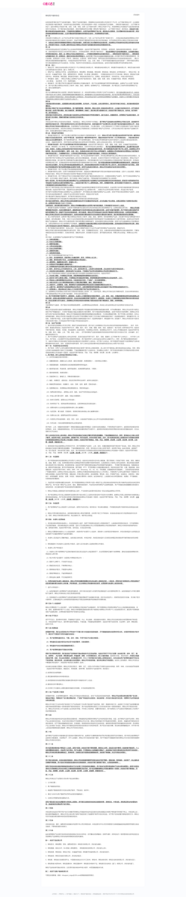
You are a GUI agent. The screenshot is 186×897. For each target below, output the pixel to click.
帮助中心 (61, 894)
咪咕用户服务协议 (86, 894)
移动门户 (76, 894)
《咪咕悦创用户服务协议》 (121, 54)
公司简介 (54, 894)
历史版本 (136, 15)
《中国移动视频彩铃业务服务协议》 (98, 54)
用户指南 (69, 894)
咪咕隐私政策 (97, 894)
